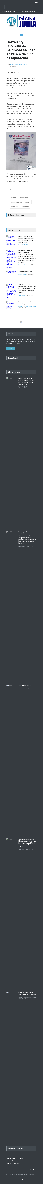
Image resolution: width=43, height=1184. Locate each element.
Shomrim (27, 202)
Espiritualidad (22, 274)
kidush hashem (23, 197)
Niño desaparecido (16, 202)
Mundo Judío (14, 64)
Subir (32, 1170)
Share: (9, 189)
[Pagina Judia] (21, 25)
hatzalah (13, 197)
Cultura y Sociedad (23, 306)
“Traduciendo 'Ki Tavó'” (25, 272)
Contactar (11, 348)
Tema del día (23, 64)
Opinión (20, 1159)
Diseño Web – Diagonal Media (28, 1180)
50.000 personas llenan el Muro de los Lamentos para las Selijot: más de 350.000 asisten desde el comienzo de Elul (27, 288)
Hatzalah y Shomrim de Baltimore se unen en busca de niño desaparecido (21, 50)
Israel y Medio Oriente (24, 244)
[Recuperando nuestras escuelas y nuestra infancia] (11, 306)
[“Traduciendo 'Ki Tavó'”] (11, 276)
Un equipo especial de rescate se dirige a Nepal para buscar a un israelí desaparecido (9, 11)
